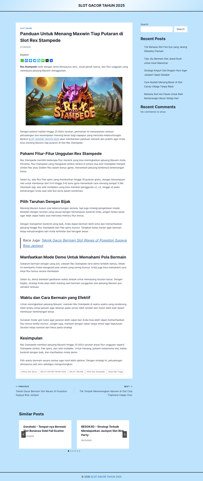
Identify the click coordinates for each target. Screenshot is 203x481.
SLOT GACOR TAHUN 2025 (53, 372)
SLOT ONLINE (26, 28)
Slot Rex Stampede (96, 372)
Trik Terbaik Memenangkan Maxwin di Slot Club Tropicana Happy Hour (106, 390)
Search (144, 24)
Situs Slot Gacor (29, 372)
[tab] (68, 451)
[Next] (124, 434)
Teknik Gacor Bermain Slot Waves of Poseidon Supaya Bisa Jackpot (41, 390)
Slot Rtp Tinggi (115, 372)
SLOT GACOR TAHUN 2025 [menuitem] (44, 139)
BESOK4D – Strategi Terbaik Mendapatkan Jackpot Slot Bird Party (102, 431)
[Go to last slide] (23, 434)
